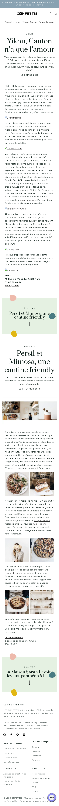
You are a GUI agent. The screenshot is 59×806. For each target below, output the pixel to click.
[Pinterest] (17, 735)
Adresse (36, 760)
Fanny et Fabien (13, 573)
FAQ (34, 787)
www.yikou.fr (12, 285)
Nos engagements (41, 778)
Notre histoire (38, 774)
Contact (36, 791)
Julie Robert (39, 524)
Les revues (8, 753)
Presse (35, 782)
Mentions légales (32, 798)
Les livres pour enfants (14, 749)
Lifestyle (36, 751)
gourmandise (27, 200)
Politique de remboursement (33, 801)
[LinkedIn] (24, 735)
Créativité (36, 756)
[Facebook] (11, 735)
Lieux (17, 22)
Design (35, 747)
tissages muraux (42, 520)
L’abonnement (10, 757)
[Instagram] (4, 735)
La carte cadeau (11, 762)
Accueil (8, 22)
